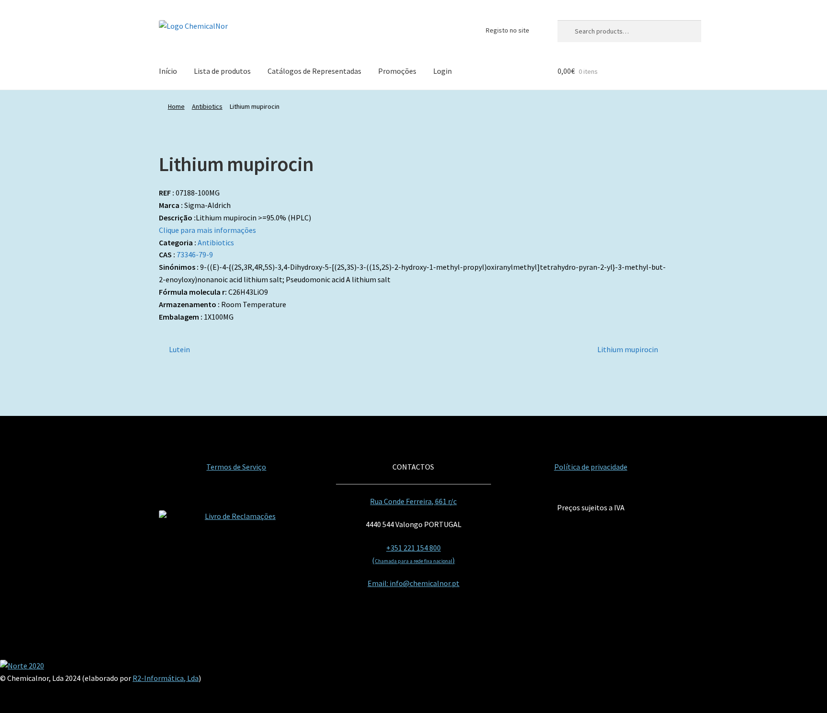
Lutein (179, 350)
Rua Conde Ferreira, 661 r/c (413, 501)
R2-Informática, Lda (166, 678)
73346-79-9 (195, 254)
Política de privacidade (590, 467)
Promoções (397, 71)
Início (168, 71)
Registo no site (507, 30)
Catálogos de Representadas (314, 71)
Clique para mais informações (207, 230)
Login (442, 71)
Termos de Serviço (236, 467)
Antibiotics (207, 106)
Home (176, 106)
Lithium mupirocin (627, 350)
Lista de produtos (222, 71)
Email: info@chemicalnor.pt (413, 583)
